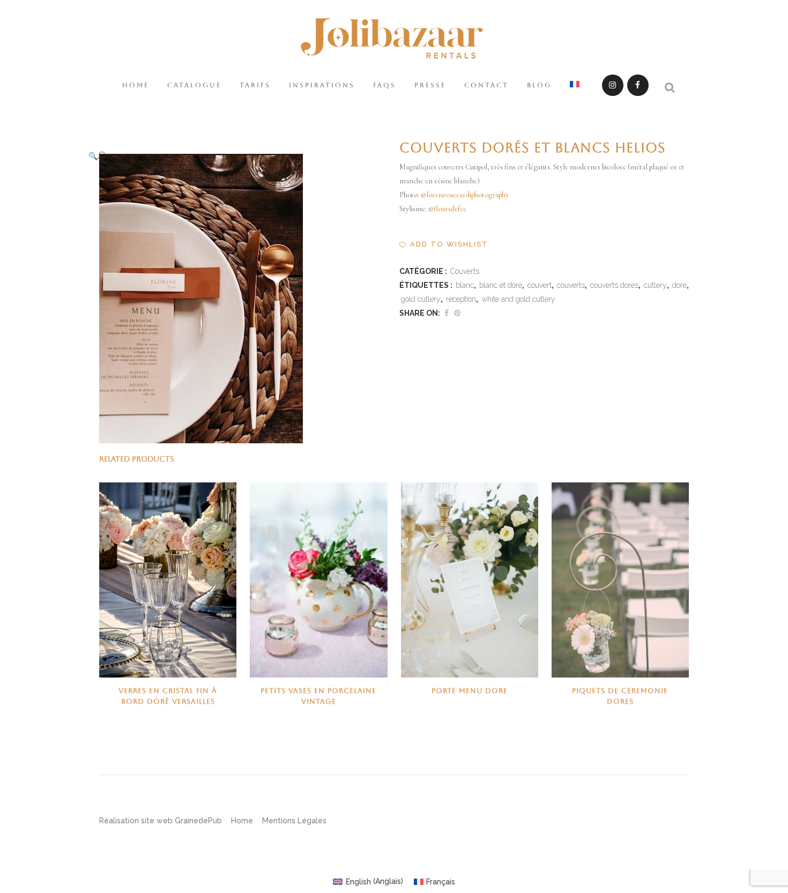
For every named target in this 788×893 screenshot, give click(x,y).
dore (679, 285)
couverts (571, 285)
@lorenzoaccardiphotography (465, 194)
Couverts (464, 271)
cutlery (655, 285)
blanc (465, 285)
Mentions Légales (294, 820)
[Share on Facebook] (446, 313)
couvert (539, 285)
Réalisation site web (136, 820)
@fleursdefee (447, 208)
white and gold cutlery (518, 299)
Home (242, 820)
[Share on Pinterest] (457, 313)
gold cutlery (421, 299)
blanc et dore (500, 285)
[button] (233, 155)
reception (461, 299)
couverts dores (614, 285)
